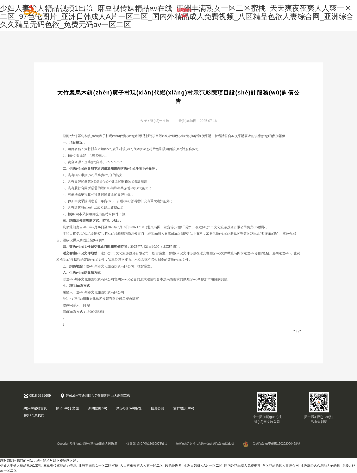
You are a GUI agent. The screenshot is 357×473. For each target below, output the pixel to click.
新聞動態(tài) (184, 12)
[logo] (64, 10)
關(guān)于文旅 (152, 12)
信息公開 (248, 12)
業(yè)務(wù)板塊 (217, 12)
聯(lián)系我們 (308, 12)
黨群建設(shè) (276, 12)
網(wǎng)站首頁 (117, 12)
